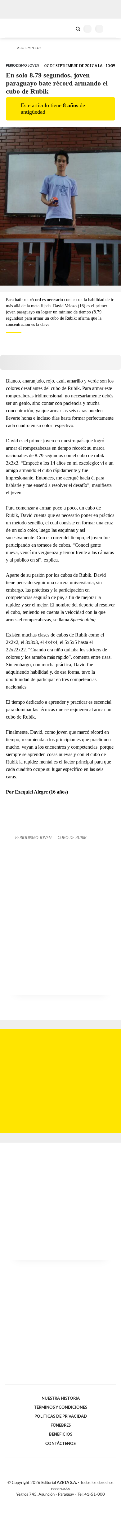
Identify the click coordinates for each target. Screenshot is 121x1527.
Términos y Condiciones (60, 1407)
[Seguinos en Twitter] (58, 1501)
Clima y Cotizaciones (67, 28)
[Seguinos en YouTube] (64, 1501)
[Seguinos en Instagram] (71, 1501)
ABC (16, 28)
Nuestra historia (61, 1398)
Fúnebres (61, 1425)
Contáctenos (60, 1444)
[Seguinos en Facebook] (51, 1501)
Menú (112, 29)
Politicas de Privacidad (60, 1416)
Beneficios (60, 1434)
